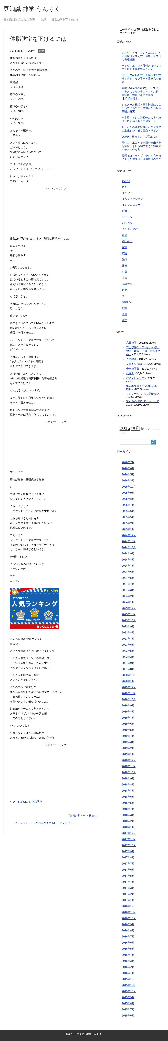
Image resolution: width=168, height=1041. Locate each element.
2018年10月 (129, 772)
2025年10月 (129, 486)
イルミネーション (132, 198)
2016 (125, 428)
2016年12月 (129, 906)
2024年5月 (128, 577)
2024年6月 (128, 571)
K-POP (126, 181)
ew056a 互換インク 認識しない (140, 136)
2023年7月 (128, 638)
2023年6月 (128, 644)
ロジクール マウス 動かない (142, 393)
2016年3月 (128, 960)
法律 (124, 259)
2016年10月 (129, 918)
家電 (124, 247)
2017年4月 (128, 881)
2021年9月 (128, 663)
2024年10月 (129, 547)
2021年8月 (128, 669)
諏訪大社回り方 (135, 378)
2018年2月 (128, 821)
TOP (19, 19)
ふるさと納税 (130, 229)
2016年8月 (128, 930)
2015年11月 (129, 985)
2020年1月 (128, 681)
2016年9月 (128, 924)
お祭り (126, 211)
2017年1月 (128, 900)
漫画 (124, 265)
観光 (124, 290)
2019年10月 (129, 699)
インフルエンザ (131, 204)
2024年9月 (128, 553)
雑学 (41, 51)
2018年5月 (128, 802)
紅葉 (124, 271)
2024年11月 (129, 541)
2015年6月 (128, 1015)
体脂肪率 (37, 801)
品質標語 (131, 342)
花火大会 (127, 283)
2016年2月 (128, 967)
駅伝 (124, 320)
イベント (127, 192)
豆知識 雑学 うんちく (31, 8)
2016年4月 (128, 954)
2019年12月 (129, 687)
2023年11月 (129, 614)
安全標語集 (132, 368)
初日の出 (127, 241)
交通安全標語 (134, 364)
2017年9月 (128, 851)
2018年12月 (129, 760)
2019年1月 (128, 754)
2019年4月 (128, 736)
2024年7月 (128, 565)
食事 (124, 314)
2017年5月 (128, 875)
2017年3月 (128, 888)
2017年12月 (129, 833)
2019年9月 (128, 705)
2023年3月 (128, 656)
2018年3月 (128, 815)
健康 (124, 235)
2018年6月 (128, 796)
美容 (124, 277)
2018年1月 (128, 827)
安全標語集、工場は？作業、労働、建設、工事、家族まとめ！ (143, 351)
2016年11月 (129, 912)
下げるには (23, 801)
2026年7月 (128, 462)
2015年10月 (129, 991)
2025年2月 (128, 523)
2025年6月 (128, 511)
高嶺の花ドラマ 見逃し (83, 815)
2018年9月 (128, 778)
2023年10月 (129, 620)
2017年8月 (128, 857)
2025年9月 (128, 492)
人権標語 (131, 359)
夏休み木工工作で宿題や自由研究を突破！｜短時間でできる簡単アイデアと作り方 (141, 146)
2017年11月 (129, 839)
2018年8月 (128, 784)
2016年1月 (128, 973)
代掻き (130, 373)
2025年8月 (128, 498)
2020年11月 (129, 675)
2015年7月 (128, 1009)
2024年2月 (128, 596)
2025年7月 (128, 504)
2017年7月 (128, 863)
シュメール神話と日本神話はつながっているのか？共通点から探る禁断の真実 (141, 108)
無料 (135, 428)
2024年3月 (128, 590)
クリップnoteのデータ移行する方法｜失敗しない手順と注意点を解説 (141, 78)
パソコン (127, 223)
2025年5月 (128, 517)
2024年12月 (129, 535)
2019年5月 (128, 729)
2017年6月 (128, 869)
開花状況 (127, 302)
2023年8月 (128, 632)
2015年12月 (129, 979)
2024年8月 (128, 559)
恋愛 (124, 253)
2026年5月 (128, 474)
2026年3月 (128, 480)
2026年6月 (128, 468)
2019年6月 (128, 723)
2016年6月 (128, 942)
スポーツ (127, 217)
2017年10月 (129, 845)
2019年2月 (128, 748)
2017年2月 (128, 894)
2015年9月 (128, 997)
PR (124, 187)
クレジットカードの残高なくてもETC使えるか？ (44, 823)
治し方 (146, 429)
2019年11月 (129, 693)
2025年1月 (128, 529)
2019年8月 (128, 711)
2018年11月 (129, 766)
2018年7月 (128, 790)
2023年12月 (129, 608)
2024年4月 (128, 584)
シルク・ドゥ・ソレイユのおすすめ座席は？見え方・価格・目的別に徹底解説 (141, 56)
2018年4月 (128, 808)
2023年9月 (128, 626)
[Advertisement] (55, 214)
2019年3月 (128, 742)
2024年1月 (128, 602)
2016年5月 (128, 948)
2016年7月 (128, 936)
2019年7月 (128, 717)
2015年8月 (128, 1003)
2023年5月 (128, 650)
